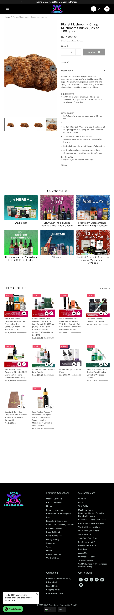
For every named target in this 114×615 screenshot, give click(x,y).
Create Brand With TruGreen (91, 523)
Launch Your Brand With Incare (92, 519)
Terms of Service (85, 560)
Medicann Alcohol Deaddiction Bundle (95, 320)
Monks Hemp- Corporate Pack (70, 371)
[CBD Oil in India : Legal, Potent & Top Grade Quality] (57, 207)
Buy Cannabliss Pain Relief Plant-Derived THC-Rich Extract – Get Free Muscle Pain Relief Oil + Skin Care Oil (69, 324)
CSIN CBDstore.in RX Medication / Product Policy (92, 565)
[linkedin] (102, 579)
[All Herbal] (21, 207)
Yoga (48, 547)
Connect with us (53, 554)
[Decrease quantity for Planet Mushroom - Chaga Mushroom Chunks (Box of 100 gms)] (64, 52)
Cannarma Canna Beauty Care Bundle (43, 371)
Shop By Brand (53, 532)
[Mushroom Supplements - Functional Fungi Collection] (92, 207)
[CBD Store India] (57, 9)
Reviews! (82, 498)
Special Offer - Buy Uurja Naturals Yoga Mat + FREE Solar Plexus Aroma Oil (16, 416)
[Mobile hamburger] (7, 9)
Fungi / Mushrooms (54, 510)
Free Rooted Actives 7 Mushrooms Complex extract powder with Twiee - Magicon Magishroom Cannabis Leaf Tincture (42, 419)
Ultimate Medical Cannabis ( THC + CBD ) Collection (21, 259)
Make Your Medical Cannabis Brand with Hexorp (91, 514)
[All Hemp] (57, 242)
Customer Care (86, 493)
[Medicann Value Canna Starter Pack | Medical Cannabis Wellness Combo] (98, 355)
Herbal (49, 506)
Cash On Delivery (54, 528)
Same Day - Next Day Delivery (60, 524)
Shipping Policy (53, 589)
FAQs (80, 502)
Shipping (64, 41)
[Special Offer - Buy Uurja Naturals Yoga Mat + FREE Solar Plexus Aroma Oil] (16, 398)
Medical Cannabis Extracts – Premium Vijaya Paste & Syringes (93, 260)
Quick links (52, 572)
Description (67, 70)
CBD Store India (51, 605)
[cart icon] (107, 9)
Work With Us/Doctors (88, 530)
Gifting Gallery (52, 539)
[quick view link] (24, 313)
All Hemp (57, 257)
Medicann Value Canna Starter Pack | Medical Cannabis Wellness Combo (97, 373)
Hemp (49, 550)
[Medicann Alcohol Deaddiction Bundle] (98, 305)
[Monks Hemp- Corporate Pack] (70, 355)
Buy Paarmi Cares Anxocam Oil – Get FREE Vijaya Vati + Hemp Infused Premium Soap (16, 373)
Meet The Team (85, 510)
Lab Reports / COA (86, 542)
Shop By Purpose (54, 535)
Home (7, 17)
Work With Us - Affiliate (89, 527)
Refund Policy (52, 586)
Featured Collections (57, 493)
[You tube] (81, 585)
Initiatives (82, 549)
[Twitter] (86, 579)
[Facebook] (81, 579)
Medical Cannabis (54, 498)
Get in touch (85, 572)
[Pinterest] (96, 579)
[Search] (93, 9)
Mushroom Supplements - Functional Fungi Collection (93, 224)
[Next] (92, 2)
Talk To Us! (83, 506)
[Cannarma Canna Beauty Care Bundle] (43, 355)
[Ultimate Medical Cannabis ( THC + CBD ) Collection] (21, 242)
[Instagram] (91, 579)
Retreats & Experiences (56, 521)
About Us (82, 553)
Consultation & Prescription (58, 513)
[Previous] (22, 2)
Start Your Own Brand (88, 538)
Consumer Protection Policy (58, 578)
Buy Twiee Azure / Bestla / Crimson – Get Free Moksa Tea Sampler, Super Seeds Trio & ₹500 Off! (15, 324)
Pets (48, 517)
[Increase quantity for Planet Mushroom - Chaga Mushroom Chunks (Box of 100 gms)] (78, 52)
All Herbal (21, 223)
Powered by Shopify (68, 605)
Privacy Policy (52, 582)
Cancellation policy (54, 593)
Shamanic (50, 543)
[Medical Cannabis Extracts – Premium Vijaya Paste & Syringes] (92, 242)
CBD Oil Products (54, 502)
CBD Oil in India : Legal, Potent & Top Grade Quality (57, 224)
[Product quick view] (51, 313)
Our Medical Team (86, 556)
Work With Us (52, 558)
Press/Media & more (87, 545)
